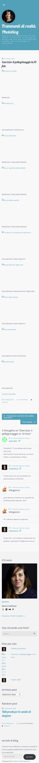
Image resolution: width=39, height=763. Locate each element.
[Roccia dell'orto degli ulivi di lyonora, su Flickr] (19, 275)
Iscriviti (29, 757)
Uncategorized (8, 400)
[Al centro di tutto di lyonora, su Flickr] (19, 81)
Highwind (25, 761)
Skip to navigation (4, 5)
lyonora (5, 601)
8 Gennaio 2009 (9, 59)
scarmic (13, 441)
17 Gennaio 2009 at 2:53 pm (20, 487)
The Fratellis (27, 422)
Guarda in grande (8, 394)
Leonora (4, 402)
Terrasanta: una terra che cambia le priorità (19, 417)
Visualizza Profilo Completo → (13, 616)
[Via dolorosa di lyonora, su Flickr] (19, 113)
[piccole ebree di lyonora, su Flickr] (19, 372)
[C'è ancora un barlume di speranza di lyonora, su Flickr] (19, 243)
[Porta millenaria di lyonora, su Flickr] (19, 146)
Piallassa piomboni (18, 648)
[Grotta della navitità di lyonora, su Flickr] (19, 210)
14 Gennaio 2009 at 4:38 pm (20, 466)
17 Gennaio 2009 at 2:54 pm (20, 509)
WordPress (15, 761)
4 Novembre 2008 (10, 708)
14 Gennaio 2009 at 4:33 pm (20, 438)
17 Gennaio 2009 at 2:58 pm (20, 528)
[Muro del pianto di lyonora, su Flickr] (19, 339)
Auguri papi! (16, 679)
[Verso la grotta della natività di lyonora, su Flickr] (19, 178)
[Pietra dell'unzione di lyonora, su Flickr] (19, 307)
